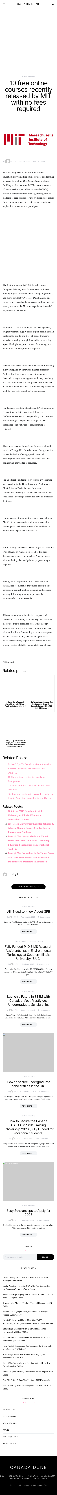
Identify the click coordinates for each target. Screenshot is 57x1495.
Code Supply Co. (40, 1485)
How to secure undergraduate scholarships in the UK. (28, 1084)
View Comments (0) (27, 887)
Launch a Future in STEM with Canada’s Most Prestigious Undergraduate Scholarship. (28, 1001)
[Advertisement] (28, 45)
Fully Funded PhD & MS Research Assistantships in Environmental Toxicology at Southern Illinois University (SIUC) (28, 953)
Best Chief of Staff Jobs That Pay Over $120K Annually (26, 1380)
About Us (14, 1478)
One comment (44, 1220)
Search (45, 1257)
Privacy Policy (41, 1478)
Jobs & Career (21, 941)
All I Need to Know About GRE (28, 911)
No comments (39, 161)
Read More (27, 931)
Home (3, 1476)
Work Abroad (9, 1444)
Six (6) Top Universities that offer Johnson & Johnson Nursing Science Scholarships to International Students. (31, 828)
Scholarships (28, 76)
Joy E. (14, 161)
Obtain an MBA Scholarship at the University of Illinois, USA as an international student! (26, 815)
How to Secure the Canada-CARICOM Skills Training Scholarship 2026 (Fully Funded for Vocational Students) (28, 1127)
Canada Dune (28, 4)
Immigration (9, 1410)
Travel (6, 1430)
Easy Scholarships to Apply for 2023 (28, 1213)
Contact (26, 1478)
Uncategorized (10, 1437)
